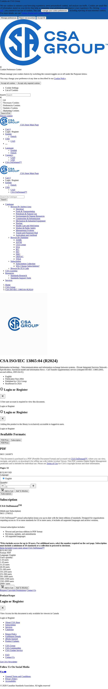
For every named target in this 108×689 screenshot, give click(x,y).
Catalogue (9, 629)
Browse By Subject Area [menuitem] (21, 207)
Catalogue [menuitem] (9, 204)
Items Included (6, 548)
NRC (18, 254)
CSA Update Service (14, 650)
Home (7, 285)
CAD (13, 141)
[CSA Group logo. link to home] (54, 65)
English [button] (8, 134)
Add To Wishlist (22, 491)
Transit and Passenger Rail (27, 233)
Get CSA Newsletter (8, 662)
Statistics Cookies (10, 108)
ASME (19, 240)
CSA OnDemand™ (13, 162)
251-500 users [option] (6, 574)
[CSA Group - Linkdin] (3, 672)
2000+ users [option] (5, 583)
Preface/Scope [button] (7, 595)
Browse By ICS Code (20, 268)
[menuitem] (62, 209)
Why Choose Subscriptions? (27, 266)
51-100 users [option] (5, 569)
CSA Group (21, 245)
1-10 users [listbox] (4, 560)
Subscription (10, 625)
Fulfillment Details (13, 636)
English (14, 150)
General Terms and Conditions (18, 676)
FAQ (7, 655)
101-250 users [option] (6, 572)
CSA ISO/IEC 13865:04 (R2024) (19, 289)
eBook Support (11, 639)
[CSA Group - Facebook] (1, 672)
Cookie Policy (60, 78)
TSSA (18, 259)
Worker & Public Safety (26, 228)
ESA (18, 247)
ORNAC (19, 256)
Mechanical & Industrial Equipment (30, 221)
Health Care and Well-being (27, 226)
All (4, 100)
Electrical (20, 209)
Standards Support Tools (21, 278)
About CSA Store (12, 622)
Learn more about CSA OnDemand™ (29, 548)
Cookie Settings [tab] (11, 88)
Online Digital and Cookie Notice (36, 13)
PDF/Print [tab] (5, 440)
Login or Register (12, 601)
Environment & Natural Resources (30, 216)
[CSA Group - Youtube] (5, 672)
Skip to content (6, 116)
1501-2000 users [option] (7, 581)
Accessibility (10, 681)
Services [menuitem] (8, 280)
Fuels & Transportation (25, 211)
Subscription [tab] (16, 440)
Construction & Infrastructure (28, 218)
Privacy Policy (11, 679)
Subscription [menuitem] (16, 261)
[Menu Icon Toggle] (6, 144)
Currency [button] (9, 155)
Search (3, 95)
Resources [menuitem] (9, 273)
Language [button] (9, 148)
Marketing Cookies (11, 111)
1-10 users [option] (4, 562)
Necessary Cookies (11, 103)
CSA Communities (13, 648)
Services (8, 627)
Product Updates (12, 641)
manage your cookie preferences (54, 11)
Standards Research (19, 275)
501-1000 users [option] (6, 576)
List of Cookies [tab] (11, 90)
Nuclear (19, 223)
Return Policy (11, 634)
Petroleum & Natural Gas (26, 214)
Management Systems (25, 230)
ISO (17, 252)
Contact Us (31, 590)
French (13, 136)
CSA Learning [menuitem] (11, 271)
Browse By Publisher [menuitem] (19, 237)
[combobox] (12, 196)
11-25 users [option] (4, 564)
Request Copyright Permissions (13, 590)
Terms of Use (52, 463)
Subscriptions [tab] (6, 494)
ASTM (19, 242)
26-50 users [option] (5, 567)
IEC (17, 249)
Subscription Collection (25, 264)
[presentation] (1, 67)
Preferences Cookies (11, 105)
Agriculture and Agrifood (26, 235)
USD (7, 139)
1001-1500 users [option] (7, 579)
